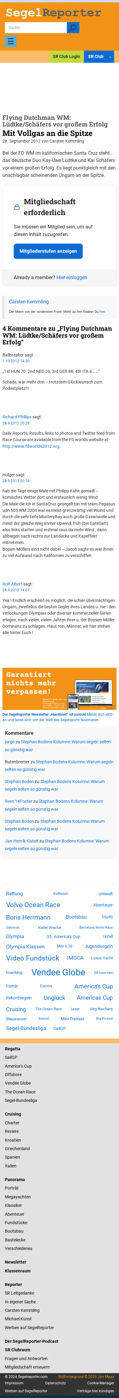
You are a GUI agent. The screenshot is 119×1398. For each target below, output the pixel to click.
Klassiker (13, 1205)
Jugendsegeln (99, 946)
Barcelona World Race (96, 928)
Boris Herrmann (28, 917)
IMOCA (75, 958)
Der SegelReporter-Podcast (31, 1341)
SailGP (59, 1028)
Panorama (15, 1179)
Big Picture (104, 1019)
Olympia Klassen (25, 947)
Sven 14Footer (18, 801)
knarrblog (14, 972)
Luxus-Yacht (102, 958)
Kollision (60, 893)
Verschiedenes (18, 1248)
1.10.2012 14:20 (16, 361)
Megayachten (18, 1196)
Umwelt (106, 893)
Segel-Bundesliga (26, 1028)
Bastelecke (15, 1240)
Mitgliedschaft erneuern (27, 1367)
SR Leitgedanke (19, 1293)
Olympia (15, 936)
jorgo (10, 741)
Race (30, 1091)
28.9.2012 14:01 (16, 590)
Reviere (12, 1131)
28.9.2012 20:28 (16, 423)
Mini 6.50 (64, 946)
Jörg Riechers (101, 1009)
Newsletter (15, 1262)
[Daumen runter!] (4, 405)
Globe (25, 1083)
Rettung (14, 894)
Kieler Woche (49, 927)
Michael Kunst (18, 1318)
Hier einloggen (71, 277)
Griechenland (17, 1148)
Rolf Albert (12, 584)
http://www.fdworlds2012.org (31, 446)
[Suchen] (73, 27)
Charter (12, 1122)
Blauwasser (16, 1019)
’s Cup (26, 1066)
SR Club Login (66, 56)
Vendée (12, 1083)
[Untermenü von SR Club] (110, 57)
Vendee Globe (58, 972)
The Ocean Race (48, 1009)
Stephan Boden (19, 781)
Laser (75, 1009)
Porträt (12, 986)
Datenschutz (55, 1383)
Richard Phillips (16, 416)
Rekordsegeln (19, 997)
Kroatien (13, 1140)
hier (102, 311)
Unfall (108, 936)
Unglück (54, 997)
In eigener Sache (20, 1301)
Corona (46, 986)
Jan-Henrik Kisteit (21, 841)
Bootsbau (76, 917)
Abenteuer (103, 905)
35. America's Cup (63, 936)
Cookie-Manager (100, 1383)
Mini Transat (72, 1018)
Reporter (13, 1284)
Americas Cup (95, 997)
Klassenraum (18, 1270)
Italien (10, 1165)
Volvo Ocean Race (33, 905)
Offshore (13, 1074)
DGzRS (107, 917)
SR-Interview (103, 973)
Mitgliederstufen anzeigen (48, 251)
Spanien (12, 1157)
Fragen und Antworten (26, 1358)
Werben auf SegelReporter (29, 1327)
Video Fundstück (32, 958)
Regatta (12, 1048)
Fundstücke (16, 1222)
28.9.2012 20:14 (16, 481)
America (12, 1066)
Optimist (13, 928)
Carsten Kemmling (29, 302)
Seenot (43, 1019)
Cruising (16, 1009)
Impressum (14, 1383)
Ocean (19, 1091)
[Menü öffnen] (10, 41)
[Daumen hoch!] (4, 399)
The (9, 1091)
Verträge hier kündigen (95, 1391)
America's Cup (93, 986)
